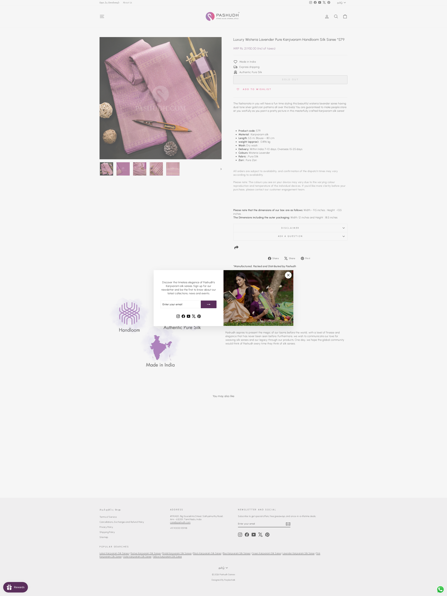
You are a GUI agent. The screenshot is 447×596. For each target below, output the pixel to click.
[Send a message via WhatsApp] (440, 589)
